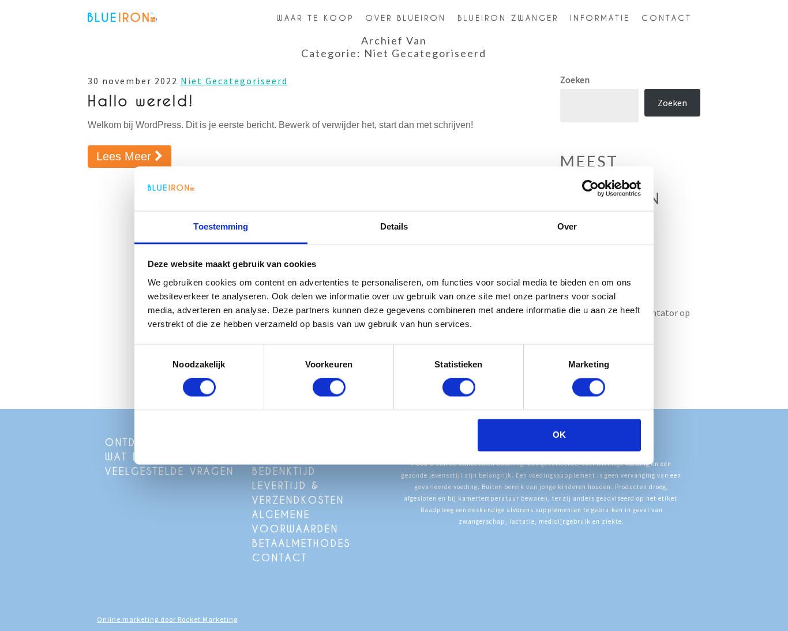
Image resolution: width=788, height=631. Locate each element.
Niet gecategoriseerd (234, 81)
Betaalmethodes (301, 543)
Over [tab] (567, 226)
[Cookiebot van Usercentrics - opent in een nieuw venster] (590, 188)
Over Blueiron (405, 17)
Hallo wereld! (141, 100)
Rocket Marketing (208, 619)
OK (559, 435)
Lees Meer (133, 156)
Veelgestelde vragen (169, 470)
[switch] (329, 387)
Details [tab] (394, 226)
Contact (666, 17)
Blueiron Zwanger (507, 17)
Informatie (600, 17)
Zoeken (575, 79)
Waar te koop (315, 17)
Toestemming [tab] (220, 226)
